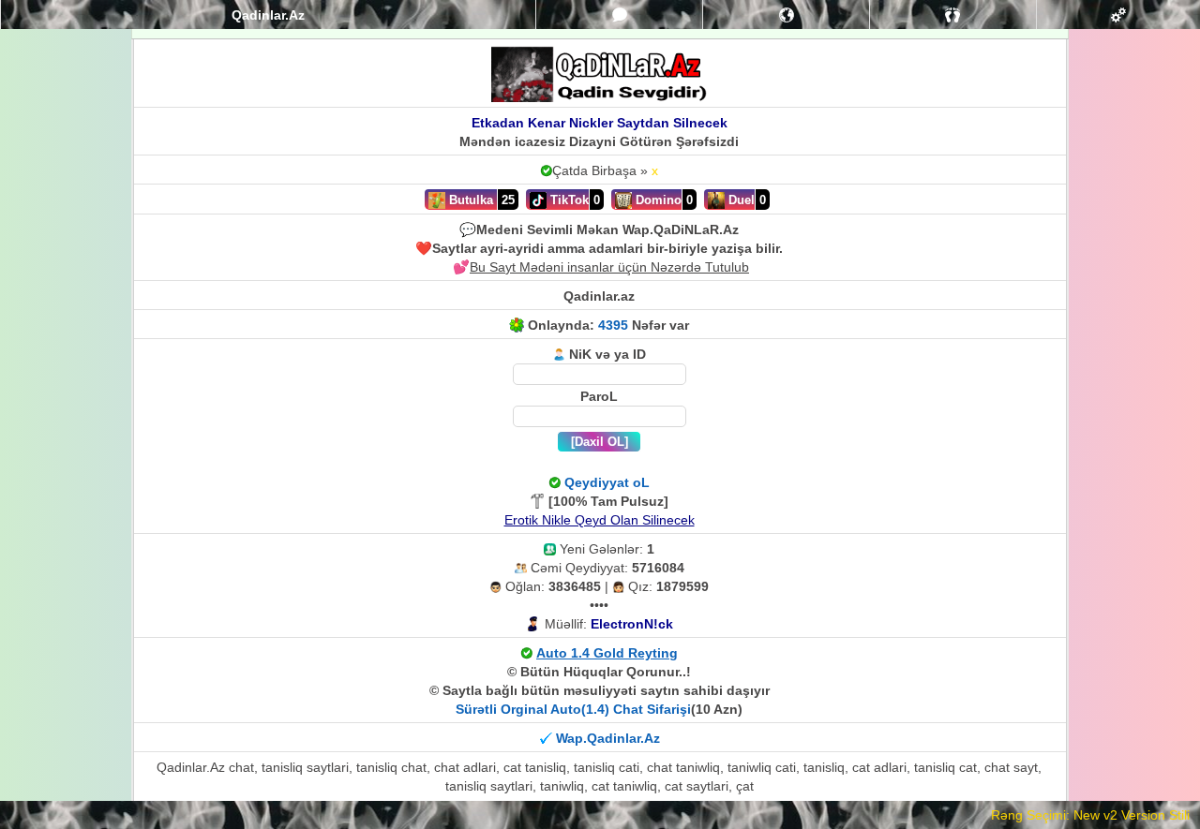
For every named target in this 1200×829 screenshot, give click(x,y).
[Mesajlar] (619, 15)
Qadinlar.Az (268, 14)
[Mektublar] (786, 15)
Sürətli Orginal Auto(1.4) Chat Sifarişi (573, 709)
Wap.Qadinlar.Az (608, 738)
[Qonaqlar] (953, 15)
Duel (740, 200)
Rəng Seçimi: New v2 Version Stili (1090, 814)
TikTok (568, 200)
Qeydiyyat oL (607, 482)
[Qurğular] (1118, 15)
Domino (657, 200)
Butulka (469, 200)
